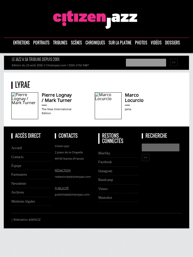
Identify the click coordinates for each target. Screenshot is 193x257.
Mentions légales (23, 201)
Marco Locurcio (134, 97)
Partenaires (19, 174)
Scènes (76, 43)
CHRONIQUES (95, 43)
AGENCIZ (34, 219)
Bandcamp (105, 180)
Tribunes (60, 43)
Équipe (16, 166)
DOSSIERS (172, 43)
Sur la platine (120, 43)
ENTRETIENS (21, 43)
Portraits (41, 43)
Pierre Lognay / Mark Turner (57, 97)
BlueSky (104, 153)
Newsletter (18, 183)
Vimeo (103, 189)
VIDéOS (156, 43)
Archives (17, 192)
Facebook (105, 162)
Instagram (105, 171)
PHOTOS (141, 43)
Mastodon (105, 198)
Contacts (17, 157)
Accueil (16, 148)
